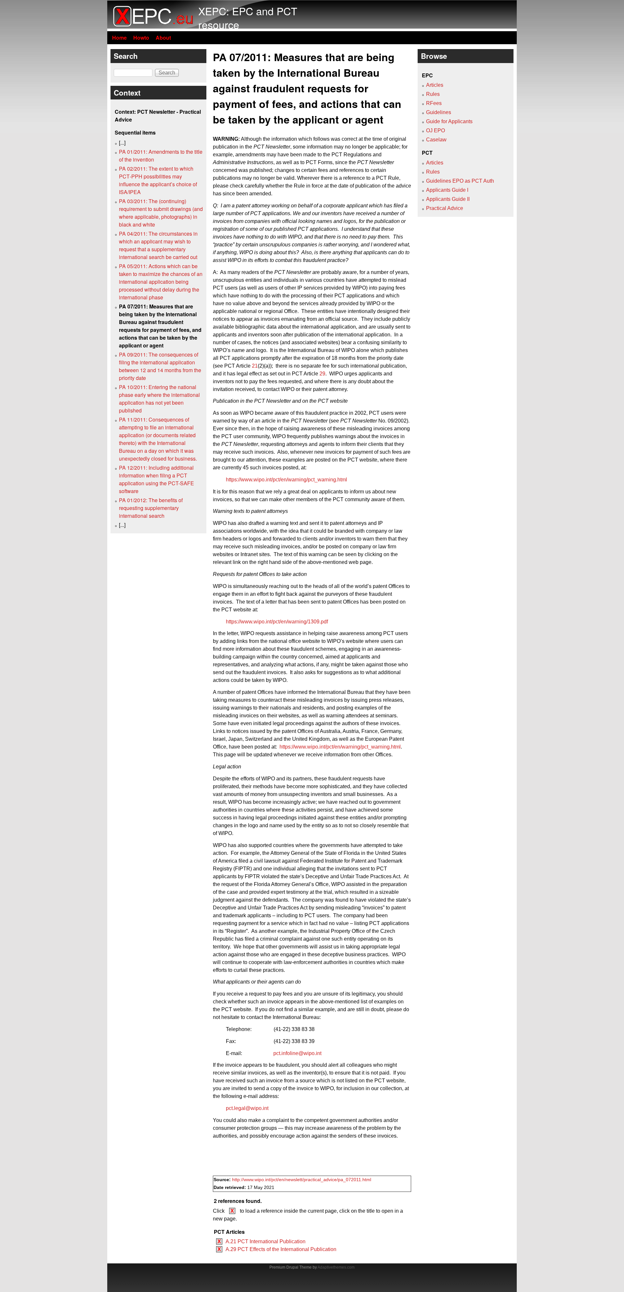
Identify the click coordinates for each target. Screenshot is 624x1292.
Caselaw (436, 139)
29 (322, 373)
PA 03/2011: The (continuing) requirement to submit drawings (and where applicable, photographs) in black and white (161, 212)
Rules (433, 94)
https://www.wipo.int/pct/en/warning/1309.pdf (277, 621)
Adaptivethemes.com (336, 1267)
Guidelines (438, 112)
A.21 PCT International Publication (266, 1241)
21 (255, 366)
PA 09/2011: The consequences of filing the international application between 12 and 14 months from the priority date (160, 366)
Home (119, 37)
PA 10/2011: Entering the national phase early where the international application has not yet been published (159, 398)
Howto (141, 37)
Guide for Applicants (449, 121)
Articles (434, 85)
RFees (434, 103)
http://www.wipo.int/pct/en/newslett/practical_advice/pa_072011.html (301, 1179)
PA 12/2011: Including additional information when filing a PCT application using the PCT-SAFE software (156, 479)
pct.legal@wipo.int (247, 1108)
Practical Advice (444, 208)
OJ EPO (435, 130)
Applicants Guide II (448, 199)
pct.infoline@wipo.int (297, 1053)
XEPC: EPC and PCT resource (247, 17)
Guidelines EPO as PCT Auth (460, 181)
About (163, 37)
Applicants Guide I (447, 190)
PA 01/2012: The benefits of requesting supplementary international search (151, 507)
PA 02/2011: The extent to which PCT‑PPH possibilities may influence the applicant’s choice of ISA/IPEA (158, 180)
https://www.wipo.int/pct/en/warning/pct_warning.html (286, 479)
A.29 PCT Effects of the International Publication (281, 1249)
